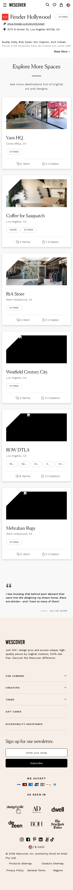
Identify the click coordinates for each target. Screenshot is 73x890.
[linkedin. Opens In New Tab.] (41, 840)
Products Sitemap (20, 863)
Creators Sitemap (53, 863)
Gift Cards (14, 712)
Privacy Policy (15, 870)
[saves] (54, 5)
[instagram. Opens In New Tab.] (22, 840)
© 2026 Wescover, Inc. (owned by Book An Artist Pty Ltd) (36, 855)
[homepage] (17, 5)
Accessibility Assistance (24, 724)
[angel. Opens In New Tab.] (47, 840)
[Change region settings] (68, 5)
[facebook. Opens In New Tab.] (28, 840)
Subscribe (36, 763)
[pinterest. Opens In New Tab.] (34, 840)
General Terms (36, 870)
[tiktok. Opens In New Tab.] (52, 839)
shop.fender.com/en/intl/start (26, 23)
